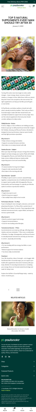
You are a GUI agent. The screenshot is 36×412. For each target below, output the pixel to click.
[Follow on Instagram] (6, 357)
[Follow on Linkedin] (9, 357)
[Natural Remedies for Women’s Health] (8, 290)
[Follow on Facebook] (2, 357)
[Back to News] (18, 290)
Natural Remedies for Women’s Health (18, 329)
